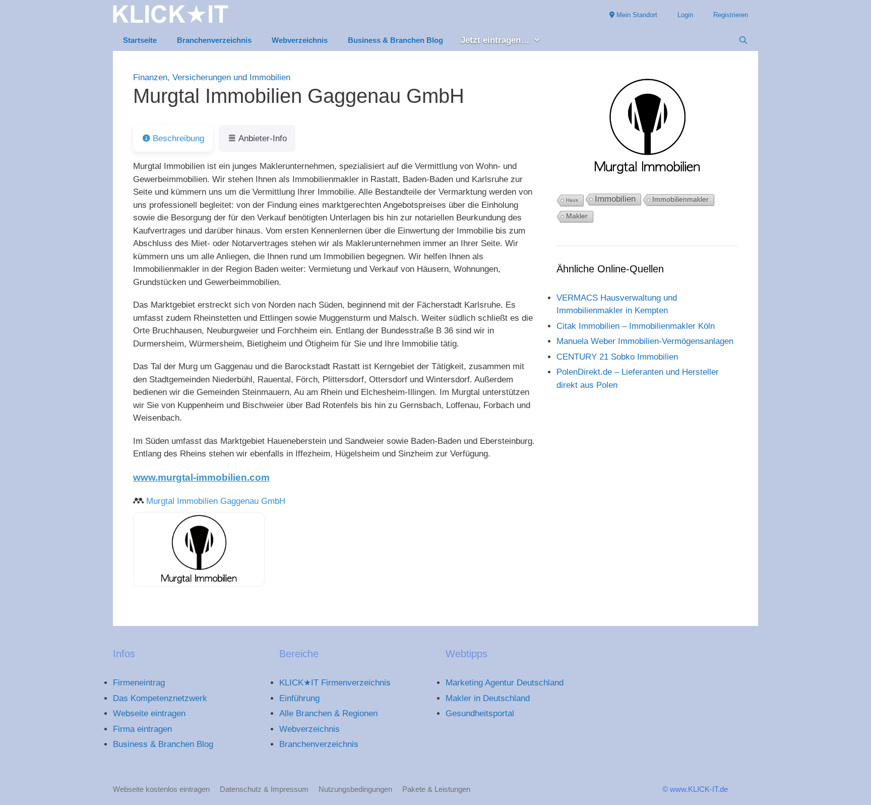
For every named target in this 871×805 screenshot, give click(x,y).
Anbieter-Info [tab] (262, 138)
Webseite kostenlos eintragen (161, 789)
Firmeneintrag (139, 682)
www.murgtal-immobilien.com (201, 477)
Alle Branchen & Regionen (328, 713)
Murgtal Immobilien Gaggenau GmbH (215, 501)
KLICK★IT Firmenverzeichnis (335, 682)
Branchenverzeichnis (214, 40)
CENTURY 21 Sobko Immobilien (617, 357)
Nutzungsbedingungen (355, 789)
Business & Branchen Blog (395, 40)
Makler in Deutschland (488, 698)
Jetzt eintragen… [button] (495, 40)
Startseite (140, 40)
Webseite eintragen (149, 713)
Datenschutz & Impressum (264, 789)
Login (685, 15)
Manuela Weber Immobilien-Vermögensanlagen (644, 341)
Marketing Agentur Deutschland (505, 682)
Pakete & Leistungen (436, 789)
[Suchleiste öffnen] (743, 40)
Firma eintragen (142, 729)
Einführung (299, 698)
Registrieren (730, 15)
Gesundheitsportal (480, 713)
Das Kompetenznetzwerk (160, 698)
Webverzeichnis (300, 40)
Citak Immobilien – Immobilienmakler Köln (635, 326)
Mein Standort (635, 15)
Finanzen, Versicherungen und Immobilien (211, 77)
